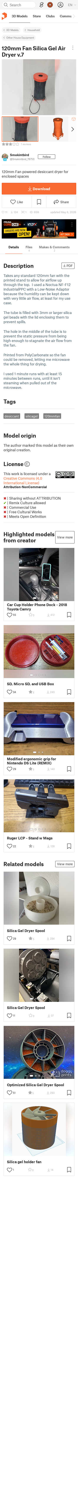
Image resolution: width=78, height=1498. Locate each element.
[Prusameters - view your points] (50, 5)
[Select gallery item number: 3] (42, 598)
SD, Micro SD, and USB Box (30, 684)
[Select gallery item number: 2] (39, 598)
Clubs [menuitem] (50, 16)
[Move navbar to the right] (73, 16)
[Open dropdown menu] (73, 47)
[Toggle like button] (9, 615)
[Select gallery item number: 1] (34, 598)
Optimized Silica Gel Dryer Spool (35, 1085)
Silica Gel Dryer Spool (26, 931)
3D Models (12, 29)
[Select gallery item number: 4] (43, 675)
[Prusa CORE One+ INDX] (39, 229)
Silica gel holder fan (24, 1162)
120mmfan (52, 416)
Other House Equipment (20, 37)
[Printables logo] (4, 16)
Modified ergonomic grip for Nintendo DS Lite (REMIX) (31, 761)
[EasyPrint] (41, 5)
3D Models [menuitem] (20, 16)
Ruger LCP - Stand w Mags (30, 838)
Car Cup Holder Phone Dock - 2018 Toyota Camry (37, 607)
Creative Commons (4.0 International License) (25, 482)
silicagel (32, 416)
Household (34, 29)
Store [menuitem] (37, 16)
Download (41, 188)
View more (65, 537)
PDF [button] (70, 266)
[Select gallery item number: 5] (46, 675)
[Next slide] (72, 129)
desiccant (12, 416)
